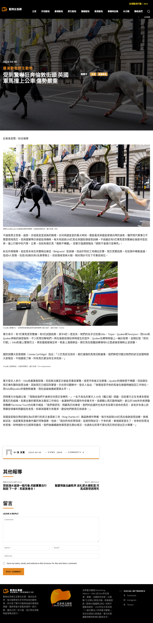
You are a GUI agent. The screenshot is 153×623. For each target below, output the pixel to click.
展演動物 (10, 68)
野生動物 (25, 68)
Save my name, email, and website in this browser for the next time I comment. (42, 563)
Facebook (131, 595)
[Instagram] (124, 600)
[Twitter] (124, 605)
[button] (148, 11)
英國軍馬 (102, 74)
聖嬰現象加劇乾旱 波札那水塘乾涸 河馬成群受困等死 (77, 487)
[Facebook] (124, 595)
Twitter (130, 604)
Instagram (131, 600)
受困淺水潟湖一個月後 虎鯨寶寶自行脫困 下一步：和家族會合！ (25, 487)
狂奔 (93, 74)
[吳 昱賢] (10, 452)
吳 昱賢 (21, 452)
